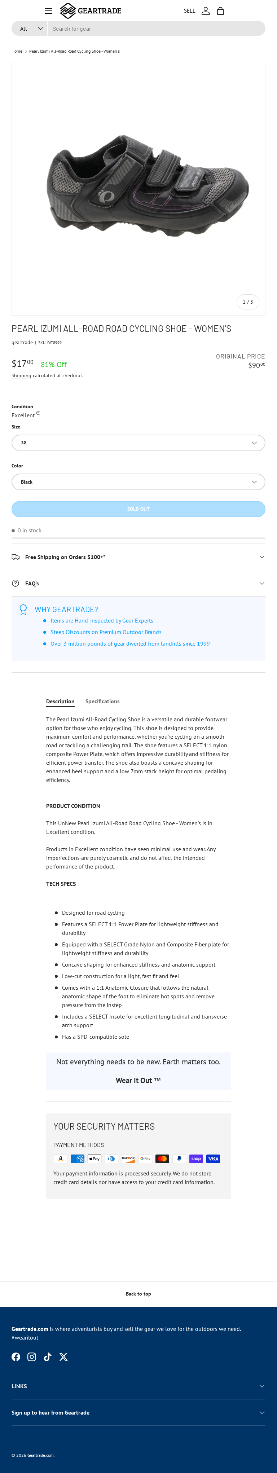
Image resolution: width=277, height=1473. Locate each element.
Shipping (21, 375)
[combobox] (138, 28)
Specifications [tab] (102, 701)
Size (16, 426)
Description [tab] (60, 701)
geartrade (22, 342)
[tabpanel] (138, 878)
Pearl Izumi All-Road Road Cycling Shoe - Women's (74, 51)
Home (17, 51)
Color (17, 465)
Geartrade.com (40, 1455)
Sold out (138, 509)
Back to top (138, 1293)
